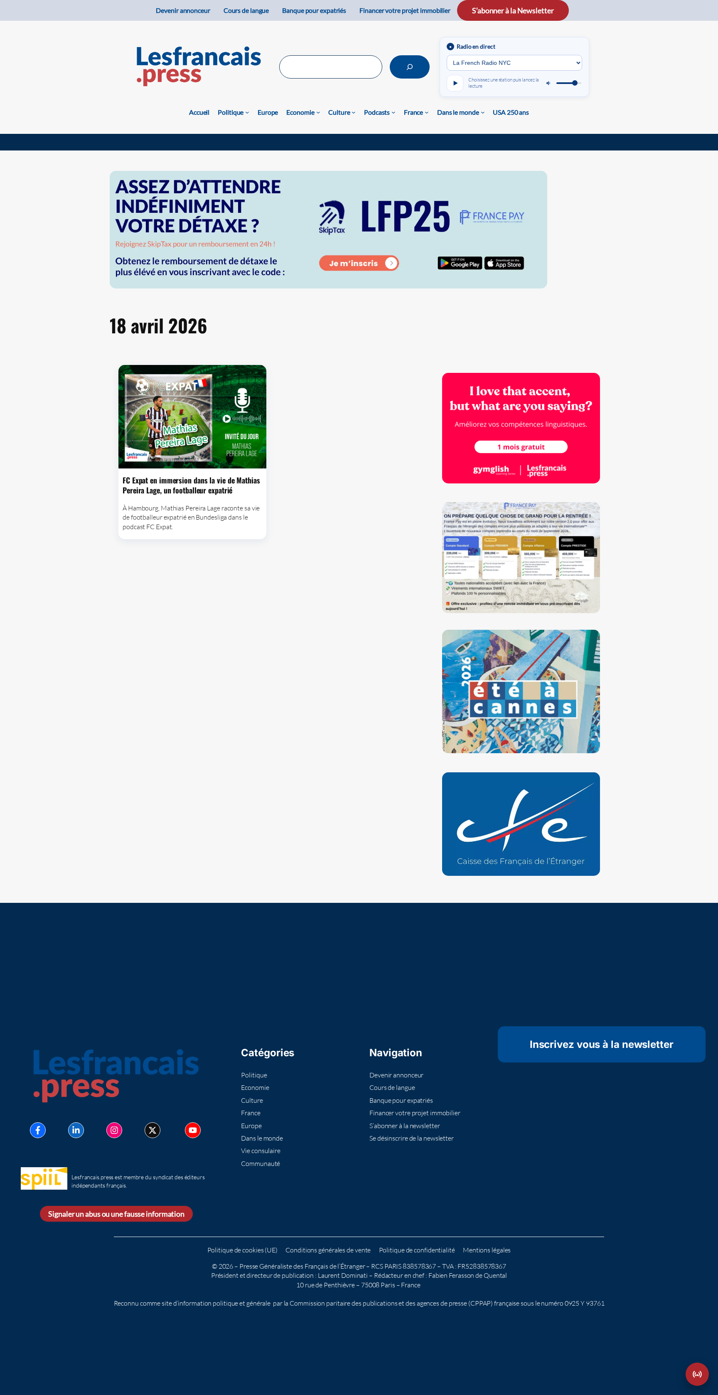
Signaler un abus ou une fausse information (116, 1213)
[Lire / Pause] (455, 83)
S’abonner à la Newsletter (513, 10)
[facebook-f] (38, 1130)
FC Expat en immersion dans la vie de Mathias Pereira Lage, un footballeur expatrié (191, 485)
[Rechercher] (410, 67)
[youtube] (193, 1130)
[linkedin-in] (76, 1130)
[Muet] (548, 83)
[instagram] (114, 1130)
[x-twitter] (152, 1130)
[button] (697, 1374)
